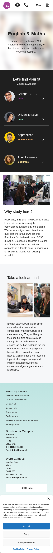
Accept (26, 526)
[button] (48, 498)
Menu (39, 5)
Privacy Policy (33, 549)
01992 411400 (16, 447)
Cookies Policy (19, 549)
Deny (26, 534)
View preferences (26, 542)
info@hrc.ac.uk (20, 450)
